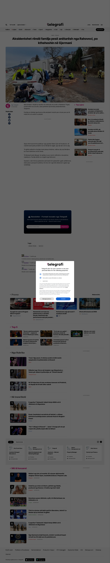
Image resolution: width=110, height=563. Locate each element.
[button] (55, 281)
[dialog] (55, 281)
